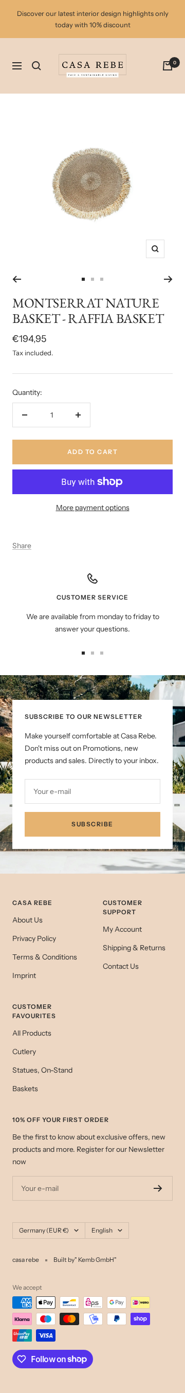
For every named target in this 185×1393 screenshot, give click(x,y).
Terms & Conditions (44, 957)
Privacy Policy (34, 938)
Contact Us (121, 966)
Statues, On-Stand (42, 1070)
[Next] (168, 279)
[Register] (158, 1188)
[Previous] (16, 279)
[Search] (36, 65)
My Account (122, 929)
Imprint (24, 975)
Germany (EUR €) (44, 1230)
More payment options (93, 507)
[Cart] (167, 65)
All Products (31, 1033)
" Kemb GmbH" (96, 1259)
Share (21, 545)
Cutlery (24, 1051)
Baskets (25, 1088)
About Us (27, 920)
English (102, 1230)
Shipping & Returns (134, 947)
